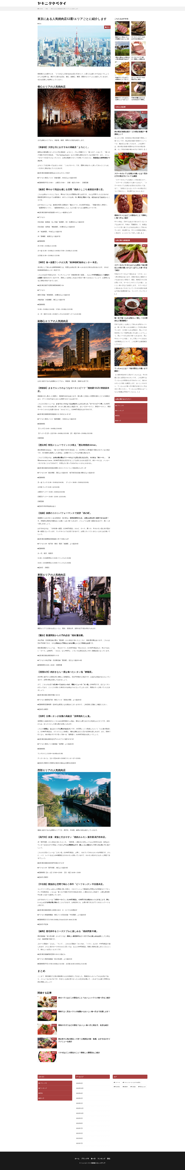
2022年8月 (79, 1123)
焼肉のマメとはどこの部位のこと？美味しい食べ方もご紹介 (130, 216)
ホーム (77, 1158)
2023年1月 (79, 1103)
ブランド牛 (120, 405)
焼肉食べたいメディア (98, 1163)
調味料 (126, 1086)
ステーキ (117, 1082)
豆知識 (133, 1086)
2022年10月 (79, 1113)
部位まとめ (143, 1086)
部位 (47, 8)
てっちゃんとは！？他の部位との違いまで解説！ (130, 369)
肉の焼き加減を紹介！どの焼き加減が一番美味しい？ (130, 132)
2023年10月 (79, 1088)
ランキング (120, 410)
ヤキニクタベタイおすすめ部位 (132, 1082)
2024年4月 (79, 1083)
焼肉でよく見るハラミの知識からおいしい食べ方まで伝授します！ (84, 1011)
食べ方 (145, 112)
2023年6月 (79, 1093)
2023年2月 (79, 1098)
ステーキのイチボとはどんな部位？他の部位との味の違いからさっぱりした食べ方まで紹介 (130, 267)
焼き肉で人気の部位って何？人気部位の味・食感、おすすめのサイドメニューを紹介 (84, 1040)
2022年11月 (79, 1108)
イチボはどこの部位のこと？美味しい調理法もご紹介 (79, 1052)
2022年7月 (79, 1128)
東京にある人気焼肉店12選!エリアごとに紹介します (64, 8)
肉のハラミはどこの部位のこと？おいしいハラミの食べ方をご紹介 (84, 998)
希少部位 (117, 1086)
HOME (41, 8)
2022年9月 (79, 1118)
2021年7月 (79, 1143)
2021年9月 (79, 1133)
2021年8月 (79, 1138)
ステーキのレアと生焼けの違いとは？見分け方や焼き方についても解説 (130, 174)
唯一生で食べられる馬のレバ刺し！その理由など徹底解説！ (130, 319)
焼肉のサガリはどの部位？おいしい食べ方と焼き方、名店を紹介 (83, 1025)
